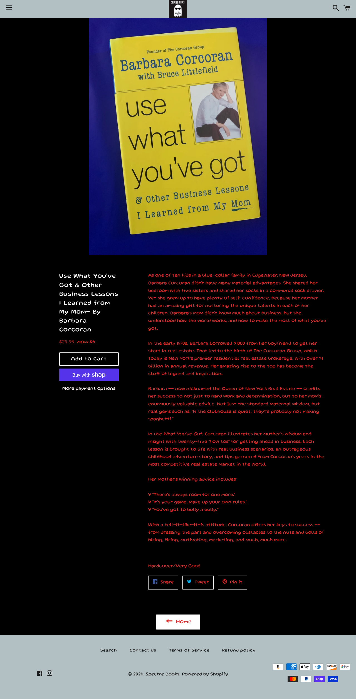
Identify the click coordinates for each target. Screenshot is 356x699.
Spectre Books (162, 674)
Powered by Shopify (205, 674)
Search (108, 651)
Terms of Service (189, 651)
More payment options (88, 389)
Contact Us (143, 651)
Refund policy (239, 651)
